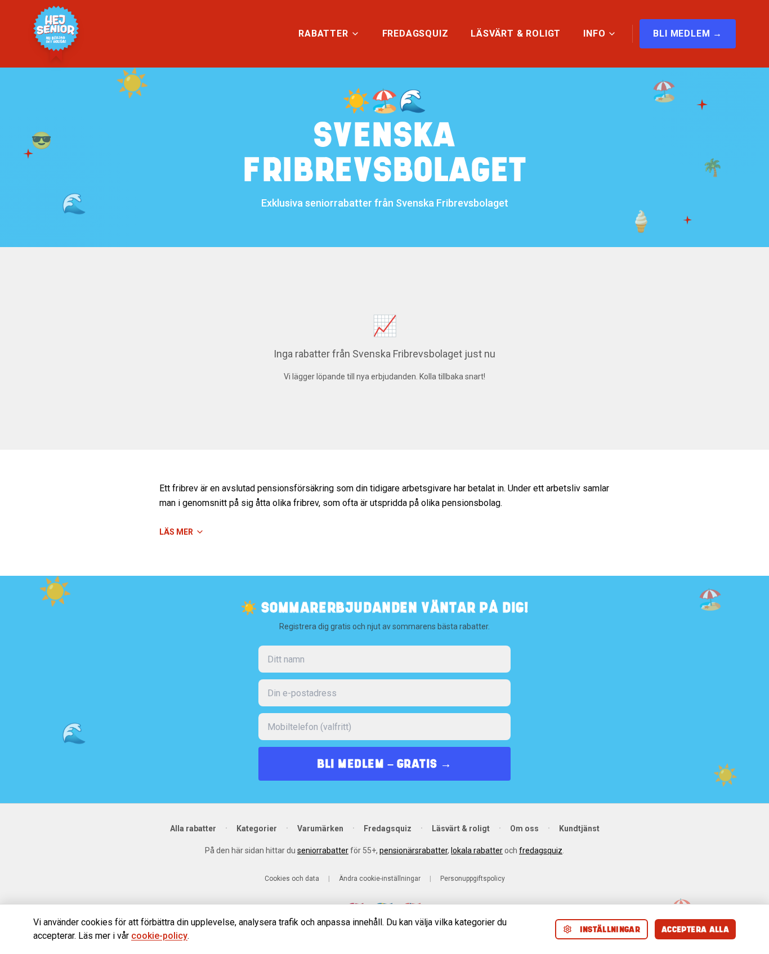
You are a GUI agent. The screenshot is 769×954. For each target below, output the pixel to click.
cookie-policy (159, 935)
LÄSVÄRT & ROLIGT (516, 33)
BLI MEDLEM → (687, 33)
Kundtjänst (579, 828)
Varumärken (320, 828)
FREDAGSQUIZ (415, 33)
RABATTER (323, 33)
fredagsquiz (540, 850)
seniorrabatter (322, 850)
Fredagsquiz (388, 828)
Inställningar (610, 929)
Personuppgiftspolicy (472, 879)
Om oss (524, 828)
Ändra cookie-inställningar (380, 879)
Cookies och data (292, 879)
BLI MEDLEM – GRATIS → (384, 763)
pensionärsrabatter (413, 850)
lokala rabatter (477, 850)
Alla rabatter (193, 828)
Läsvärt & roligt (461, 828)
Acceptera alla (695, 929)
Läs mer (176, 531)
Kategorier (256, 828)
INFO (594, 33)
